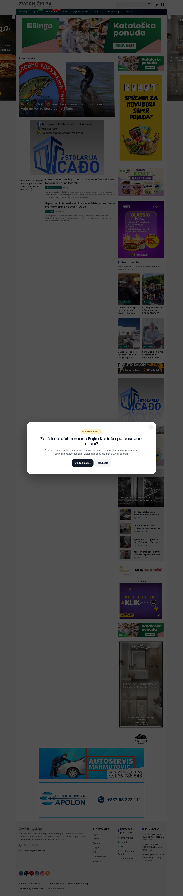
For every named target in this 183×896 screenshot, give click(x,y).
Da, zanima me (83, 463)
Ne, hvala (103, 463)
